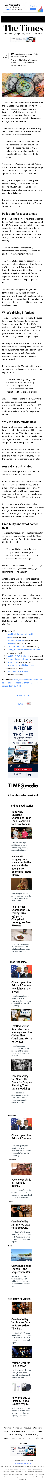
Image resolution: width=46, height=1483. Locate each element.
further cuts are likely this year (24, 488)
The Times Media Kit (20, 1431)
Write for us (37, 1428)
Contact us (17, 1428)
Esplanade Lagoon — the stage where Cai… (21, 1269)
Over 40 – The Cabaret (21, 1364)
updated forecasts (10, 173)
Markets (29, 225)
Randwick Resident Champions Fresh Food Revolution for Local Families (21, 818)
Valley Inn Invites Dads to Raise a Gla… (20, 1224)
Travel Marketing (15, 1435)
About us (27, 1428)
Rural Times (38, 1438)
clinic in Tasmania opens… (21, 1183)
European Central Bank (16, 491)
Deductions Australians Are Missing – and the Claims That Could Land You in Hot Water (21, 1033)
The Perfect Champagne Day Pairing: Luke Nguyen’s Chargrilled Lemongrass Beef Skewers (21, 916)
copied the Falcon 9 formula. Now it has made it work (21, 987)
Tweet (21, 704)
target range (31, 336)
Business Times (25, 1438)
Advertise (7, 1428)
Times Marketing (10, 1438)
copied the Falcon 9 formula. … (21, 1138)
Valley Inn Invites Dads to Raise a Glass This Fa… (20, 1323)
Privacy (7, 1431)
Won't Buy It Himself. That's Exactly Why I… (20, 1401)
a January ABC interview (18, 656)
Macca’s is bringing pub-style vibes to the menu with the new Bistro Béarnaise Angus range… (21, 865)
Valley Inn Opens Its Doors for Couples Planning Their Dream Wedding (21, 1082)
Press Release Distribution (23, 1463)
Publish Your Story (31, 1435)
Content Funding (36, 1431)
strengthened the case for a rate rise (18, 237)
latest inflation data (16, 646)
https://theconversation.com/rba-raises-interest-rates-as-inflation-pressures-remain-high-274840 (22, 682)
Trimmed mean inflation (13, 324)
